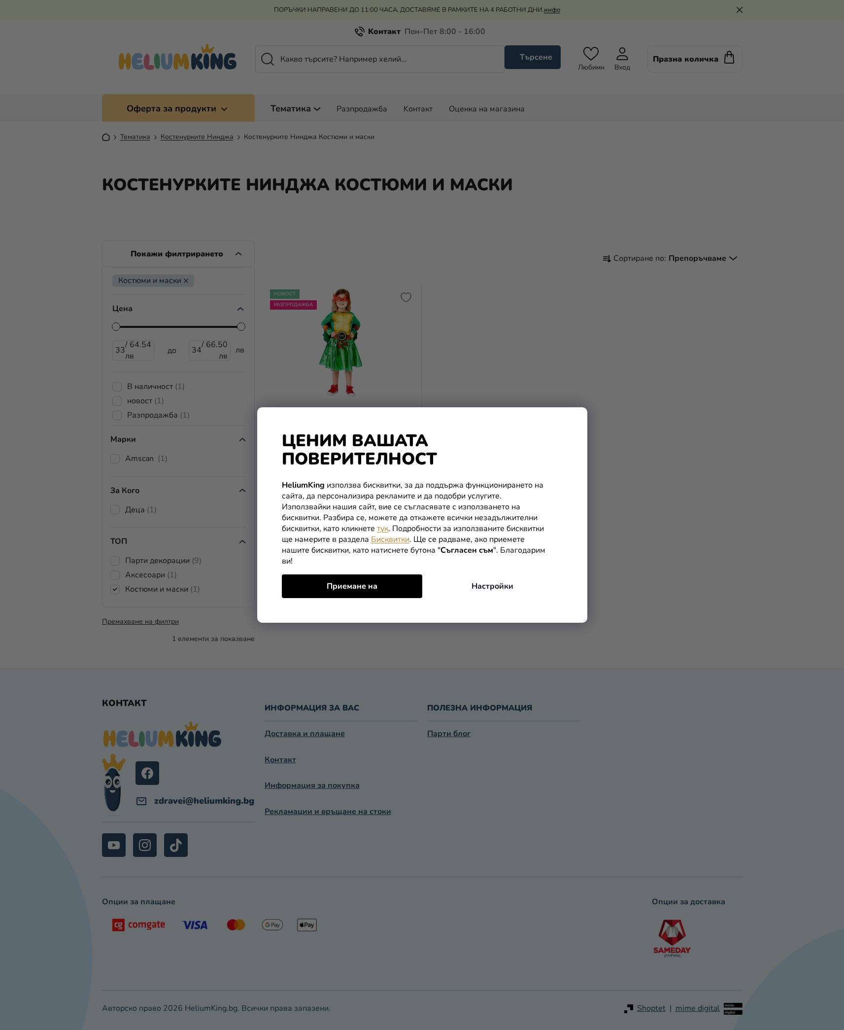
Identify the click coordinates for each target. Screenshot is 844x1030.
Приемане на (352, 586)
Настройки (492, 586)
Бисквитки (390, 539)
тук (382, 528)
